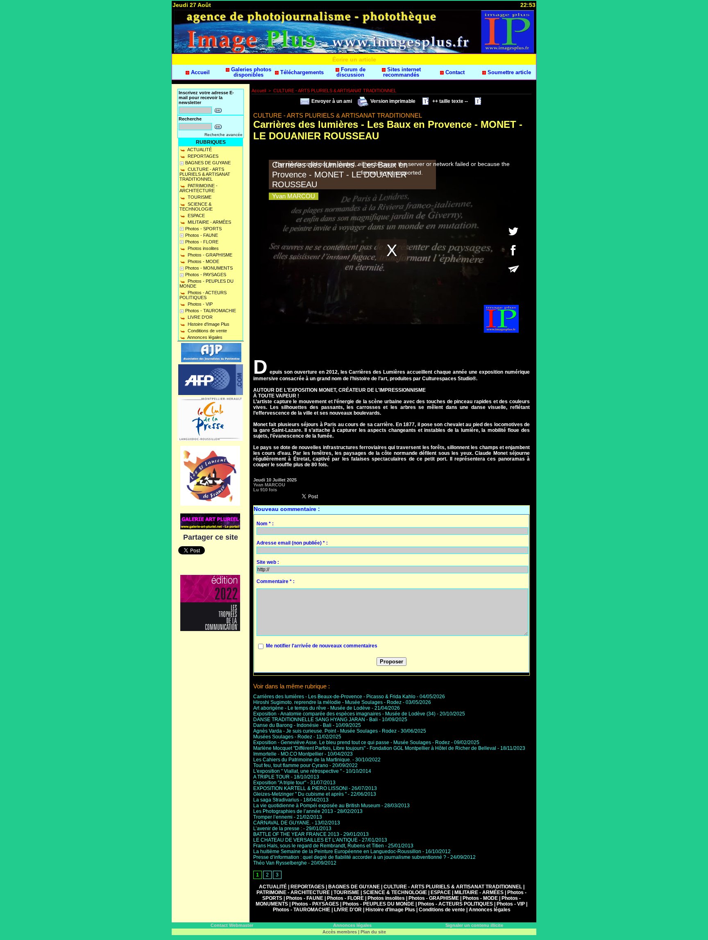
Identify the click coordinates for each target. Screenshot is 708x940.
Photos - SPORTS (203, 228)
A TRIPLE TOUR (271, 777)
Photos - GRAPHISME (209, 254)
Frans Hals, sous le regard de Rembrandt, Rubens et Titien (318, 846)
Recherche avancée (223, 134)
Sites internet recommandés (402, 72)
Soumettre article (508, 72)
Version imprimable (392, 101)
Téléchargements (301, 72)
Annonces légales (204, 337)
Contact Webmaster (232, 925)
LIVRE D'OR (199, 317)
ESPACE (195, 215)
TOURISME (198, 197)
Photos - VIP (199, 304)
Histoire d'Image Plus (207, 324)
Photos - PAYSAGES (205, 274)
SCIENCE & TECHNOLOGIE (196, 206)
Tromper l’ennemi (273, 817)
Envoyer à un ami (331, 101)
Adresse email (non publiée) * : (292, 543)
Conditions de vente (206, 330)
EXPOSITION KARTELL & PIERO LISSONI (300, 788)
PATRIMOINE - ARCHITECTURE (198, 188)
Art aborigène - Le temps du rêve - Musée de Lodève (311, 708)
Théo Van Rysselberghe (280, 863)
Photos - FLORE (201, 241)
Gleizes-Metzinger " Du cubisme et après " (300, 794)
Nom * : (265, 524)
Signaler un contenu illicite (474, 925)
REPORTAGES (202, 156)
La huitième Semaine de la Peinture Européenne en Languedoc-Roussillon (337, 851)
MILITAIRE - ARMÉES (208, 222)
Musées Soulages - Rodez (282, 737)
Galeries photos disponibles (250, 72)
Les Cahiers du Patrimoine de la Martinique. (302, 760)
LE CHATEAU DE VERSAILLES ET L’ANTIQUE (305, 840)
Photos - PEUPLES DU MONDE (206, 283)
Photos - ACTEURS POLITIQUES (203, 295)
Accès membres (339, 931)
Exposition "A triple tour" (279, 783)
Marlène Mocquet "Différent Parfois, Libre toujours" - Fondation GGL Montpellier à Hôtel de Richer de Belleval (374, 748)
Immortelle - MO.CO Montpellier (288, 754)
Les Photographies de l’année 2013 (293, 811)
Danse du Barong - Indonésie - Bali (292, 725)
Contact (454, 72)
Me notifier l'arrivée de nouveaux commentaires (321, 646)
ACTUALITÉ (199, 149)
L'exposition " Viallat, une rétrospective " (297, 771)
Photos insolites (202, 248)
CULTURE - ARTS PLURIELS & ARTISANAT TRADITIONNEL (204, 174)
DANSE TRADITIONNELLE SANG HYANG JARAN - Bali (315, 719)
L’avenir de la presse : (277, 828)
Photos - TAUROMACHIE (210, 310)
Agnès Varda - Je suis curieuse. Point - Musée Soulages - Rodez (325, 731)
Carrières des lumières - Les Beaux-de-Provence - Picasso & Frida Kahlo (334, 696)
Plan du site (373, 931)
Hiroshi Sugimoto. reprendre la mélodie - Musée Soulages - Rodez (327, 702)
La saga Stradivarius (276, 800)
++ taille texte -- (449, 101)
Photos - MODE (202, 261)
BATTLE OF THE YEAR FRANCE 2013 (296, 834)
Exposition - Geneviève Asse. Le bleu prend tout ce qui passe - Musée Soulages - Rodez (351, 742)
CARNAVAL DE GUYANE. (282, 823)
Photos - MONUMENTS (209, 268)
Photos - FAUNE (201, 235)
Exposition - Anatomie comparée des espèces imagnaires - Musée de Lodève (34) (344, 714)
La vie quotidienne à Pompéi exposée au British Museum (316, 805)
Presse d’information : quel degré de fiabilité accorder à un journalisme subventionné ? (349, 857)
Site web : (267, 562)
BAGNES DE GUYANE (208, 162)
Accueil (199, 72)
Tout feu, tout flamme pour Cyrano (290, 765)
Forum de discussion (350, 72)
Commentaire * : (275, 581)
